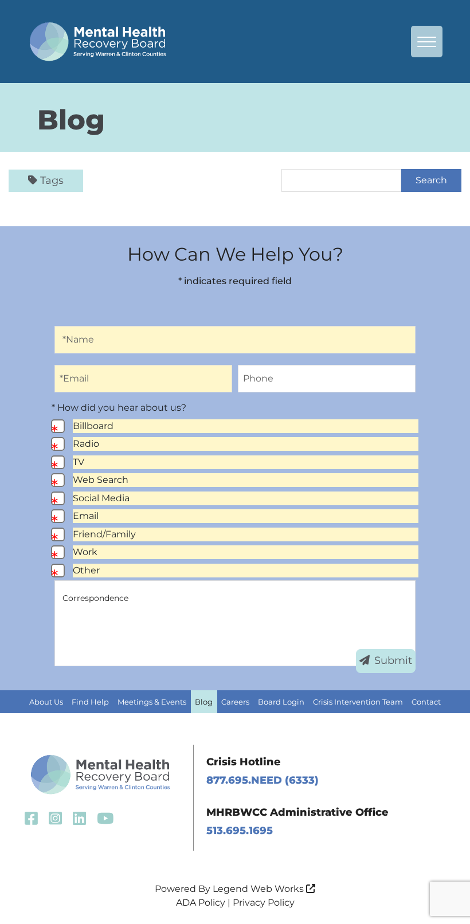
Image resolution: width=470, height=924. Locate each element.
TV (78, 462)
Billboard (93, 425)
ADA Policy (200, 902)
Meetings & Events (151, 701)
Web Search (100, 479)
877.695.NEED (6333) (262, 780)
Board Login (281, 701)
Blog (204, 701)
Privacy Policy (264, 902)
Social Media (101, 498)
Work (85, 551)
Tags (52, 180)
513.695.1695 (239, 830)
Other (86, 570)
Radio (86, 443)
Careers (235, 701)
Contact (426, 701)
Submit (393, 660)
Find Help (90, 701)
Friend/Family (104, 534)
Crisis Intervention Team (358, 701)
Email (86, 515)
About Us (46, 701)
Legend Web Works (259, 888)
